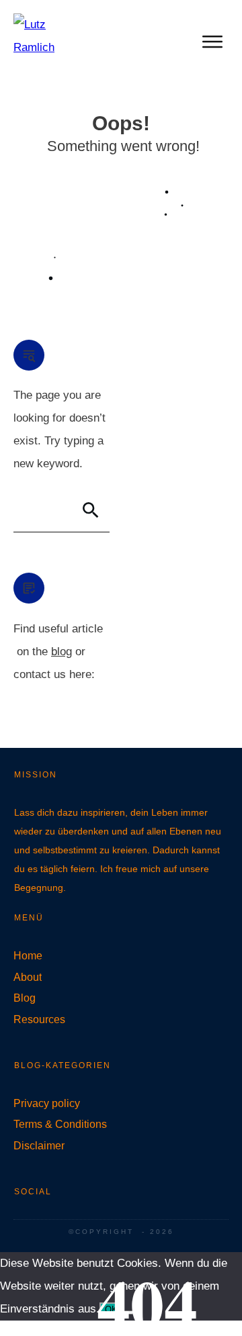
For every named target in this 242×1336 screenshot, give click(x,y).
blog (61, 651)
